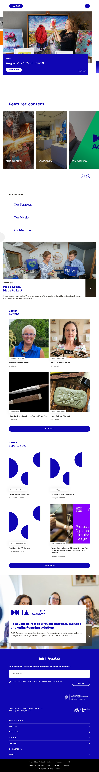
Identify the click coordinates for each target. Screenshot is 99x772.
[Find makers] (90, 288)
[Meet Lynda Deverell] (29, 343)
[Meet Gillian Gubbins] (70, 343)
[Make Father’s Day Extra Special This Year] (29, 396)
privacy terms (57, 681)
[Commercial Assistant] (29, 474)
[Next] (84, 70)
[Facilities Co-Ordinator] (29, 528)
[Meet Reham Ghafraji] (70, 396)
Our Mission (22, 217)
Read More (14, 70)
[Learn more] (89, 636)
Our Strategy (23, 204)
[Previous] (80, 70)
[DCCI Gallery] (51, 140)
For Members (23, 230)
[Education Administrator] (70, 474)
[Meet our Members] (18, 140)
